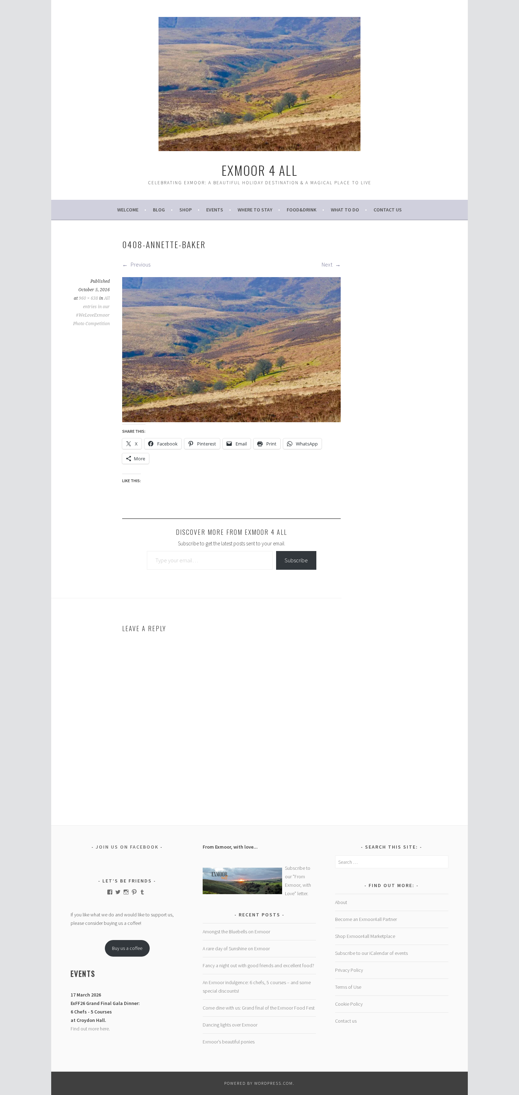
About (341, 902)
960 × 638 (88, 298)
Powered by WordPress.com (258, 1083)
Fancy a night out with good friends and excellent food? (258, 965)
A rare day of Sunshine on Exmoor (236, 948)
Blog (159, 210)
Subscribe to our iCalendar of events (371, 953)
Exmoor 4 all (259, 170)
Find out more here (90, 1028)
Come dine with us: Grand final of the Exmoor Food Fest (259, 1008)
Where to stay (255, 210)
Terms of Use (348, 987)
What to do (345, 210)
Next (327, 264)
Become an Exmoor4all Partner (366, 919)
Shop (185, 210)
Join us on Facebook (127, 847)
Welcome (127, 210)
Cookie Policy (349, 1004)
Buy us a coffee (127, 948)
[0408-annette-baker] (231, 420)
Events (214, 210)
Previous (140, 264)
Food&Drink (301, 210)
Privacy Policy (349, 970)
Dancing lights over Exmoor (230, 1025)
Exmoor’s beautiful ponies (229, 1042)
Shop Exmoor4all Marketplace (365, 936)
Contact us (388, 210)
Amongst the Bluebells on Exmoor (236, 931)
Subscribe (296, 560)
